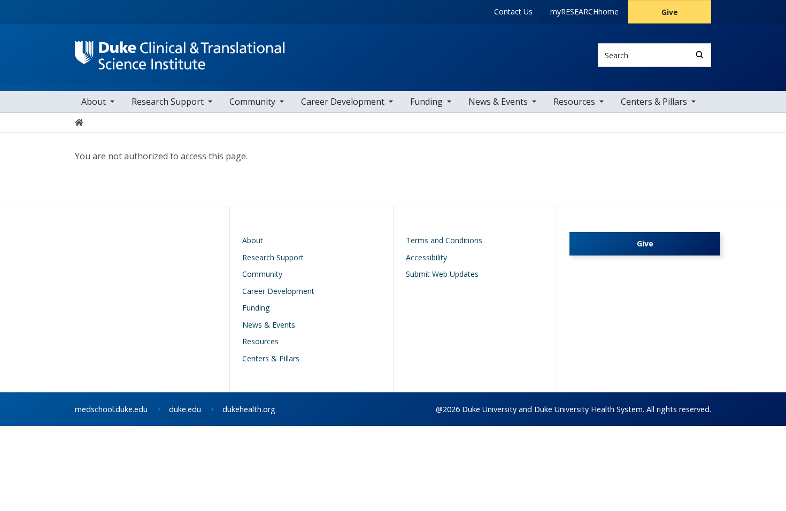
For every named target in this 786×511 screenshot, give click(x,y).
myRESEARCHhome (584, 11)
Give (669, 12)
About (93, 101)
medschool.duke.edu (111, 409)
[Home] (180, 51)
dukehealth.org (248, 409)
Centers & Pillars (654, 101)
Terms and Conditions (444, 240)
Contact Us (513, 11)
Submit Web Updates (442, 274)
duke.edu (185, 409)
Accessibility (426, 257)
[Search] (699, 54)
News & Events (498, 101)
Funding (426, 101)
